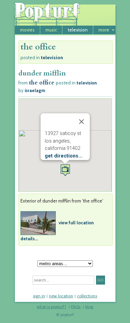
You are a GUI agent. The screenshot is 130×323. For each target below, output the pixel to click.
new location (61, 296)
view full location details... (57, 230)
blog (89, 307)
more (103, 30)
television (78, 30)
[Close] (81, 121)
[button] (65, 170)
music (51, 30)
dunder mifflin (42, 73)
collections (87, 296)
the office (41, 83)
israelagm (35, 90)
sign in (39, 296)
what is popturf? (51, 307)
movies (27, 30)
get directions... (64, 156)
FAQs (75, 307)
